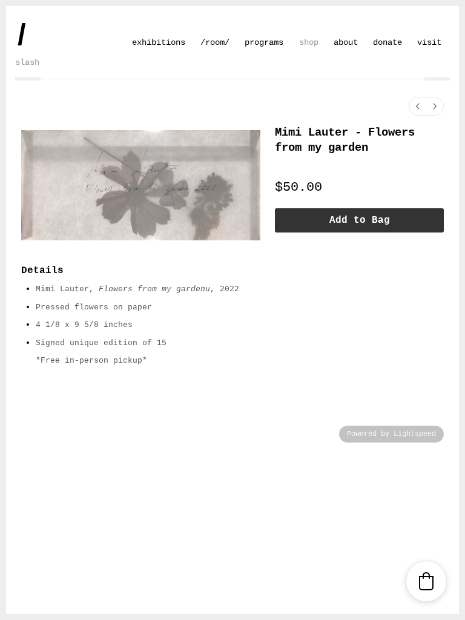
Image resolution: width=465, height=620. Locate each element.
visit (429, 42)
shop (308, 42)
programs (264, 42)
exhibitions (158, 42)
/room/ (214, 42)
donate (387, 42)
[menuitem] (417, 106)
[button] (426, 581)
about (346, 42)
